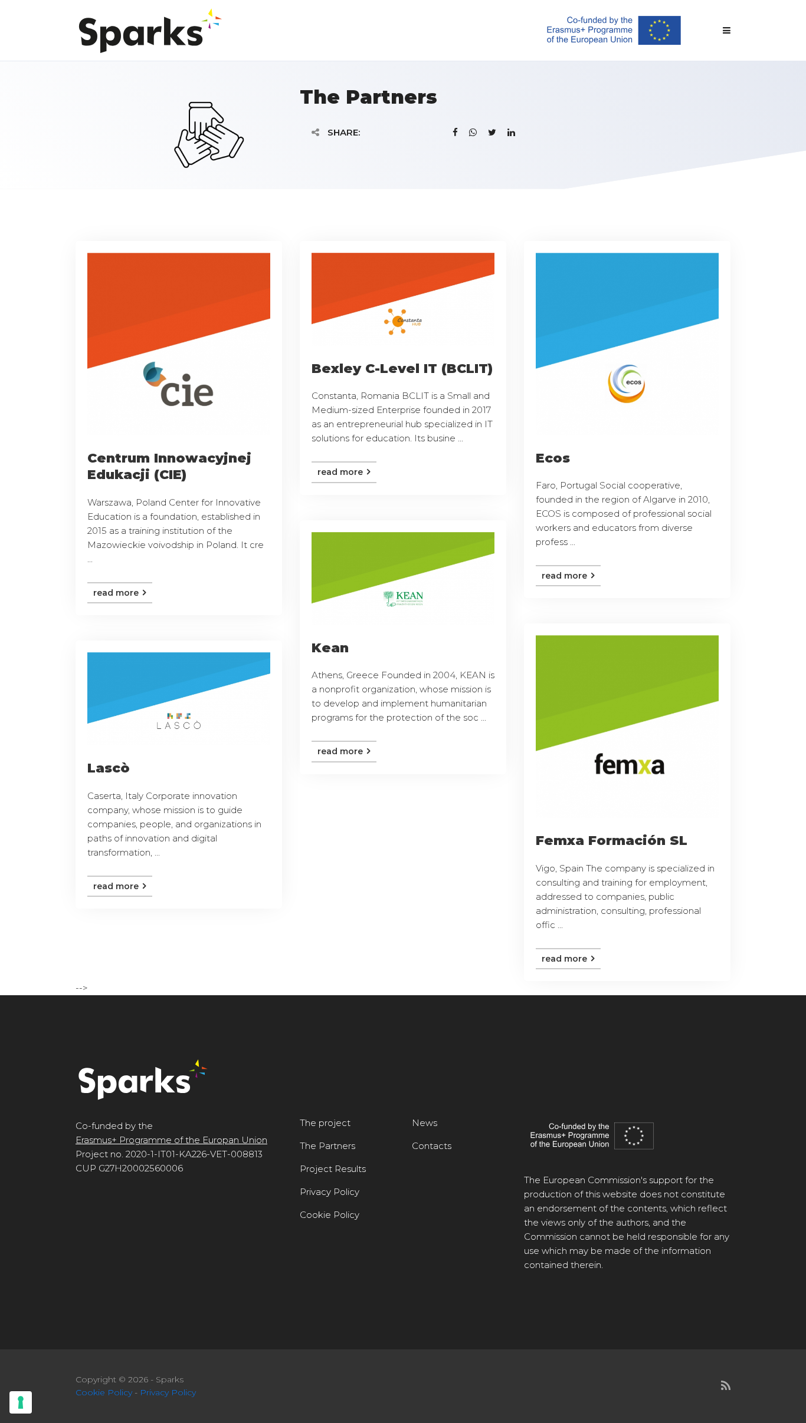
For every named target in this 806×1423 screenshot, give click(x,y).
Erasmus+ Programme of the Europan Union (171, 1139)
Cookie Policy (329, 1214)
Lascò (108, 768)
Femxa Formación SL (611, 840)
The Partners (327, 1145)
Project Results (333, 1168)
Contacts (431, 1145)
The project (325, 1122)
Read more (117, 592)
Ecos (553, 458)
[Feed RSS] (725, 1386)
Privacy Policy (329, 1191)
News (424, 1122)
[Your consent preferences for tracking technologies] (20, 1402)
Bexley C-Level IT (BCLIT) (402, 369)
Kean (330, 648)
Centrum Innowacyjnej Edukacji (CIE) (169, 466)
